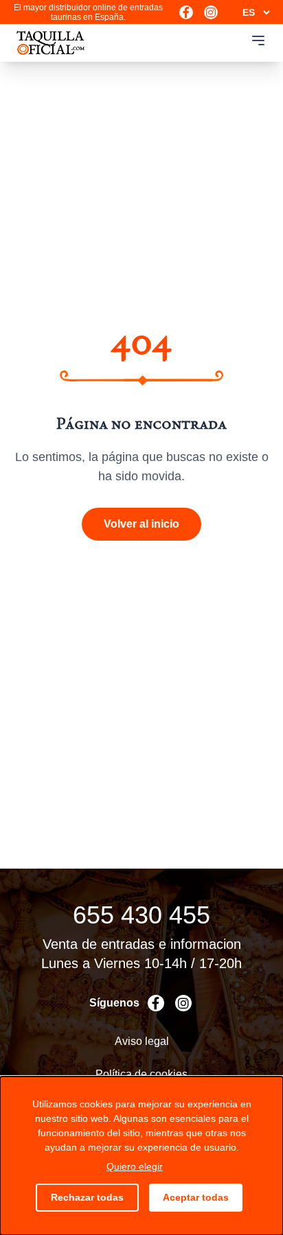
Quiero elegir (134, 1166)
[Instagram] (211, 12)
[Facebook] (186, 12)
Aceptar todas (196, 1197)
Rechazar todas (87, 1197)
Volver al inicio (141, 524)
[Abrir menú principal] (258, 40)
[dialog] (141, 1156)
